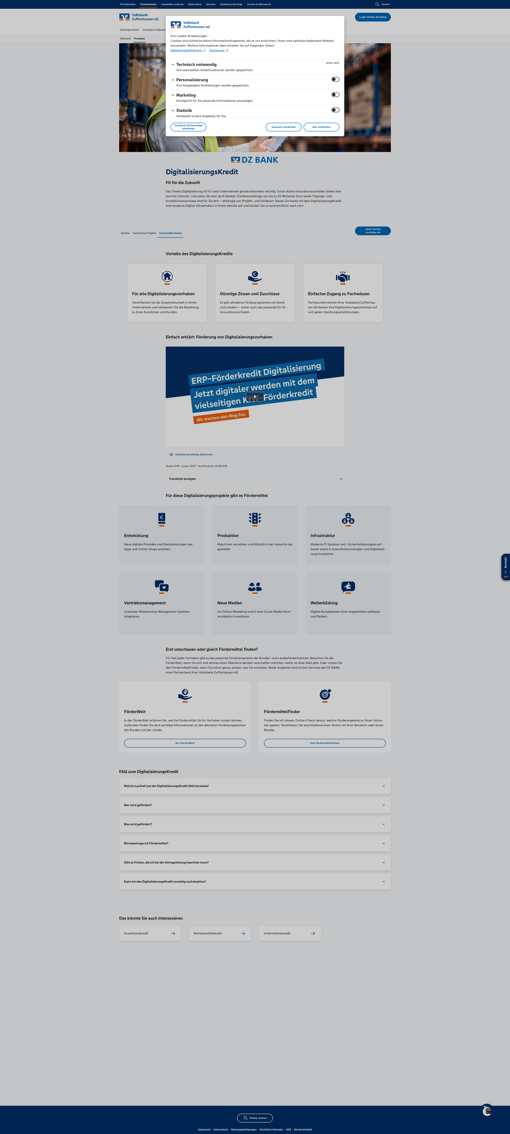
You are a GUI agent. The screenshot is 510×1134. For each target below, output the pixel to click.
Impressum (217, 50)
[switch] (335, 79)
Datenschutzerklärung (186, 50)
